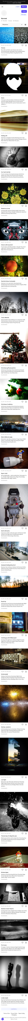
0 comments (4, 55)
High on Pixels (14, 1019)
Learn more (15, 2)
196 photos (5, 24)
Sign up (24, 6)
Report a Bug (22, 1013)
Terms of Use (7, 1013)
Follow (24, 11)
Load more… (14, 1009)
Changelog (14, 1015)
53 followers (16, 20)
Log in (17, 6)
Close (19, 2)
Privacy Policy (14, 1013)
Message (23, 14)
